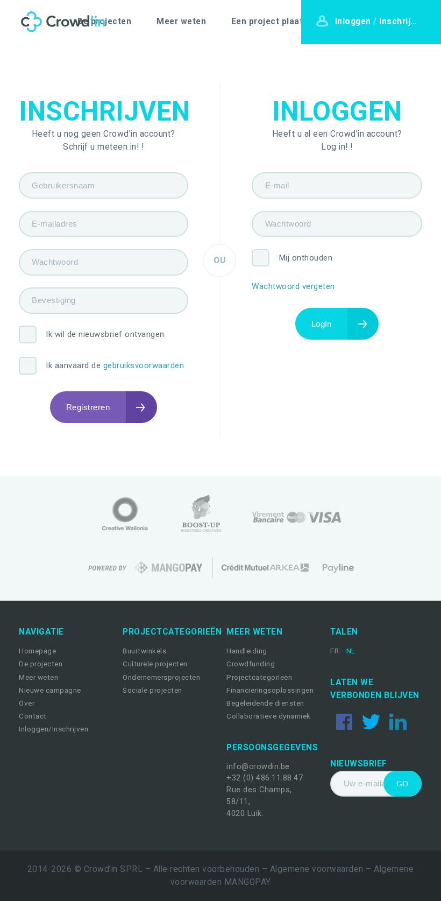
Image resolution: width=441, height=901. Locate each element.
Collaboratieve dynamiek (268, 716)
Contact (33, 716)
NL (350, 651)
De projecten (40, 664)
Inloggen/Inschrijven (53, 729)
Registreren (88, 407)
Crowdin (60, 22)
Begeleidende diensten (265, 703)
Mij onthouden (305, 258)
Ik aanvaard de (115, 365)
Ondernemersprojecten (161, 677)
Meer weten (181, 21)
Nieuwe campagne (50, 690)
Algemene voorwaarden (317, 869)
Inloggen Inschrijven (380, 21)
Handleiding (246, 651)
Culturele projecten (155, 664)
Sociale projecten (152, 690)
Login (321, 324)
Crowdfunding (250, 664)
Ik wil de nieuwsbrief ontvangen (105, 334)
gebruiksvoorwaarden (143, 365)
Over (26, 703)
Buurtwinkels (144, 651)
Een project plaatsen (274, 21)
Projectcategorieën (259, 677)
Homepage (37, 651)
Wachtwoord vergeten (293, 286)
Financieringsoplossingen (270, 690)
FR (335, 651)
